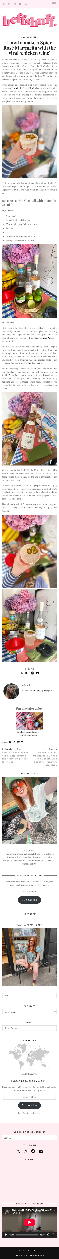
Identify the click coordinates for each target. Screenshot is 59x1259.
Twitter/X (37, 690)
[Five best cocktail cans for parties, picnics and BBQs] (29, 721)
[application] (29, 1222)
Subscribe (29, 899)
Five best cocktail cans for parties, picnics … (28, 733)
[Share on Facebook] (10, 742)
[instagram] (25, 1151)
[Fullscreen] (53, 1234)
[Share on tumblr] (22, 742)
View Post (29, 959)
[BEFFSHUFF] (29, 21)
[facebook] (33, 1151)
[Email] (20, 4)
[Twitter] (4, 4)
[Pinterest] (11, 1171)
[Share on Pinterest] (19, 742)
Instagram (47, 690)
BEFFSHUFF (34, 1251)
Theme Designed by (29, 1255)
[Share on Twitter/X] (14, 742)
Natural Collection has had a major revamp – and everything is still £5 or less (15, 755)
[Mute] (48, 1234)
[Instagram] (9, 4)
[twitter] (18, 1151)
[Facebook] (15, 4)
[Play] (6, 1234)
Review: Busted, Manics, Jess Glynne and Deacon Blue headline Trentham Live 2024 (45, 757)
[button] (55, 4)
